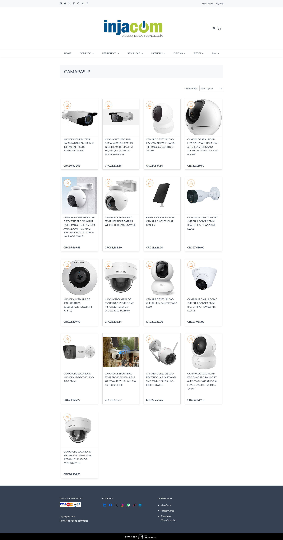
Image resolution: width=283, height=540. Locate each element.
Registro (219, 4)
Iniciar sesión (207, 4)
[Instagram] (122, 505)
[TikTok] (134, 505)
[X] (116, 505)
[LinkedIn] (104, 505)
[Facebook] (110, 505)
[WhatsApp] (128, 505)
